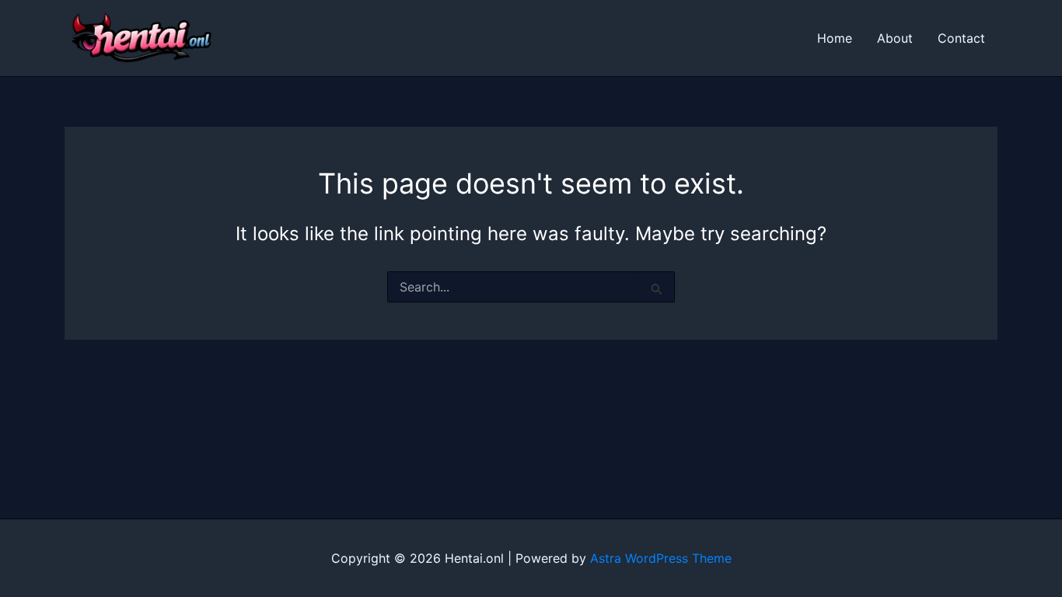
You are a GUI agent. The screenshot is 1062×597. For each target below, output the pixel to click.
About (895, 38)
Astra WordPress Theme (661, 558)
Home (834, 38)
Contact (961, 38)
